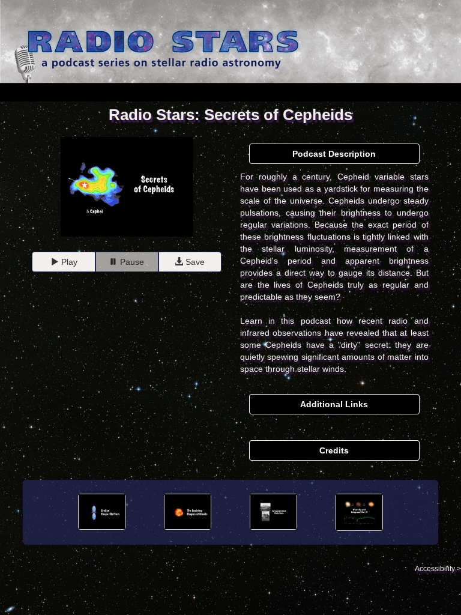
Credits (334, 450)
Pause (131, 262)
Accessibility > (438, 569)
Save (194, 262)
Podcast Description (334, 154)
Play (68, 262)
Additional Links (334, 404)
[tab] (334, 154)
